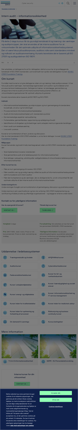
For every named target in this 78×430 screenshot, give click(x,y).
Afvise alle (55, 400)
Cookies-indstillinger (56, 406)
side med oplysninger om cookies (22, 425)
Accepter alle (55, 393)
